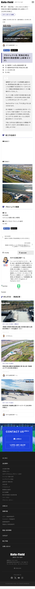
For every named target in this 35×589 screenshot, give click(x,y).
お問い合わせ (6, 546)
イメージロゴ (5, 497)
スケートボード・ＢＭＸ (22, 7)
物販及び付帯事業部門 (8, 524)
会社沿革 (4, 484)
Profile (7, 253)
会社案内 (5, 463)
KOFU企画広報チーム (17, 258)
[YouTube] (7, 265)
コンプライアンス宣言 (7, 479)
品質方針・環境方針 (7, 482)
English (18, 568)
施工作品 (10, 7)
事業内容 (5, 511)
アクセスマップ (6, 487)
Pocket (3, 292)
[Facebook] (4, 265)
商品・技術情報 (6, 530)
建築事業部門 (6, 522)
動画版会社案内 (6, 489)
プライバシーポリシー (7, 500)
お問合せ (19, 439)
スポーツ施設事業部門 (8, 516)
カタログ (4, 536)
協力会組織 (5, 492)
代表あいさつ (5, 471)
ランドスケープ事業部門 (8, 519)
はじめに (5, 458)
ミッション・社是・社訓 (8, 476)
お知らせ (16, 324)
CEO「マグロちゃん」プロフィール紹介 (12, 474)
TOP (4, 7)
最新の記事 (24, 253)
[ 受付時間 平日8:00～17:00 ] (17, 446)
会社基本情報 (6, 469)
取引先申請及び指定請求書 (9, 495)
